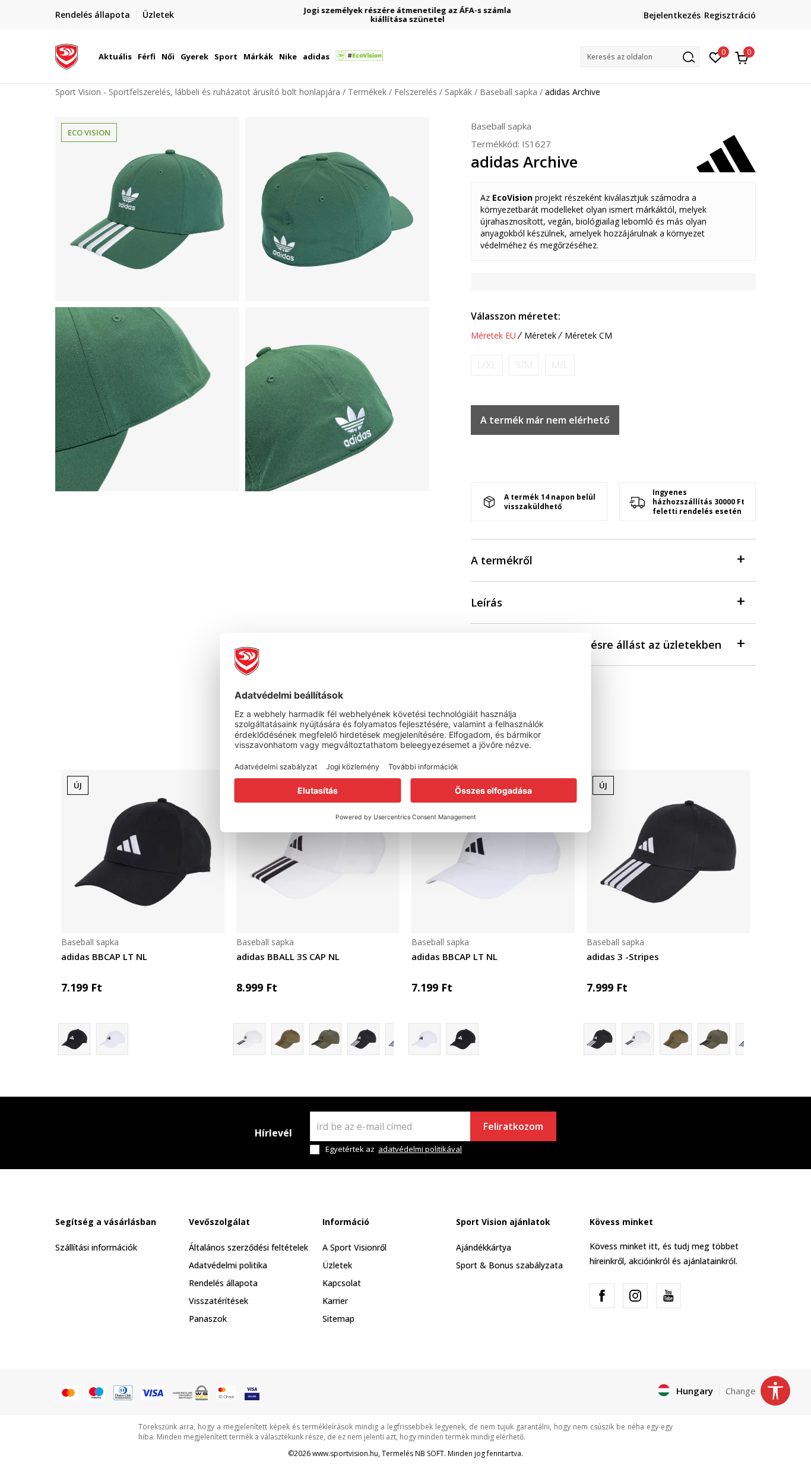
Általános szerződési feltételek (248, 1247)
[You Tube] (668, 1296)
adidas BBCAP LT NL (104, 956)
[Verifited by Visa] (252, 1391)
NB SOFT (429, 1453)
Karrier (335, 1300)
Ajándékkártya (483, 1247)
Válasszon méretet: (515, 316)
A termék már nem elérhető (545, 420)
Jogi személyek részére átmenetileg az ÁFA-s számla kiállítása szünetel (405, 15)
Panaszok (208, 1318)
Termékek (367, 91)
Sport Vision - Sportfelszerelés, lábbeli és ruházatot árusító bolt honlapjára (197, 91)
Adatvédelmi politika (228, 1265)
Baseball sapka (508, 91)
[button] (133, 56)
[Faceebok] (602, 1296)
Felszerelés (415, 91)
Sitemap (338, 1318)
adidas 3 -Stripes (623, 956)
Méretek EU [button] (493, 335)
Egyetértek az (393, 1149)
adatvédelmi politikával (420, 1149)
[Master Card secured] (226, 1391)
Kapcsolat (341, 1283)
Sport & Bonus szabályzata (509, 1265)
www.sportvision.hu (345, 1453)
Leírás (486, 602)
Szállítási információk (96, 1247)
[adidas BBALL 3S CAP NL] (318, 851)
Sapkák (458, 91)
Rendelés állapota (223, 1283)
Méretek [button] (540, 335)
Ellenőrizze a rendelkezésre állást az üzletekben (596, 644)
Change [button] (741, 1391)
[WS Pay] (190, 1391)
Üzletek (337, 1265)
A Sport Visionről (354, 1247)
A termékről (502, 560)
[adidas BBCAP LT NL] (142, 851)
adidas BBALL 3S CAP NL (288, 956)
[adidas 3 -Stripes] (325, 1039)
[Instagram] (635, 1296)
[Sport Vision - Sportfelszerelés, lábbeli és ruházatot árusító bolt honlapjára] (66, 55)
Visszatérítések (218, 1300)
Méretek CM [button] (588, 335)
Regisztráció (730, 15)
